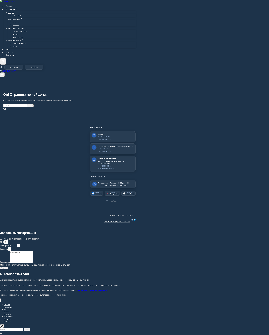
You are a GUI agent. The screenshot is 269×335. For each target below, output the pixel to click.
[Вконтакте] (132, 220)
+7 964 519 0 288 (103, 149)
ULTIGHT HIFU (17, 16)
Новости (9, 52)
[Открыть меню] (2, 74)
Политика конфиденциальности (117, 222)
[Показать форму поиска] (3, 61)
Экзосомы (15, 22)
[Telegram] (135, 220)
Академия (14, 67)
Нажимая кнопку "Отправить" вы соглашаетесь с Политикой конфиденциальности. (36, 265)
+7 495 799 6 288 (104, 137)
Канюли (15, 46)
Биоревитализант (18, 37)
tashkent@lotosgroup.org (106, 169)
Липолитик (16, 25)
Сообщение (5, 262)
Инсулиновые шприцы (19, 43)
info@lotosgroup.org (104, 139)
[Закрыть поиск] (2, 326)
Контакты (10, 55)
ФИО (2, 242)
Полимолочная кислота (20, 31)
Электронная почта (8, 245)
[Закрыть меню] (0, 300)
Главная (9, 6)
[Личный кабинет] (1, 67)
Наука (8, 49)
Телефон (4, 249)
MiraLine (34, 67)
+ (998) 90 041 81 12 (104, 166)
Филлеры (15, 34)
